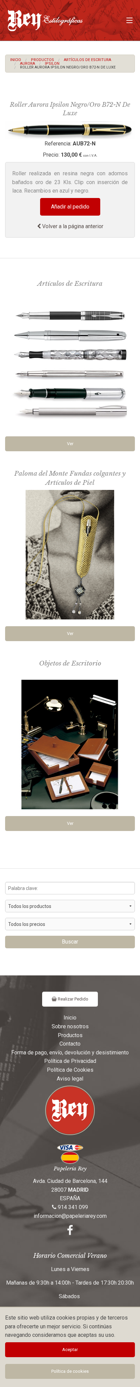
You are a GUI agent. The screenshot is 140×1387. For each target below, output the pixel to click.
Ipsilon (52, 63)
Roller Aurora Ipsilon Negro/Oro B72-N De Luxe (68, 67)
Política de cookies (70, 1371)
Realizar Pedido (72, 999)
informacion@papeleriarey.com (70, 1216)
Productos (42, 60)
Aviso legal (70, 1078)
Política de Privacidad (70, 1061)
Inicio (15, 60)
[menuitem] (15, 60)
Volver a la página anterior (72, 226)
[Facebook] (70, 1232)
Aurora (27, 63)
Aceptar (70, 1349)
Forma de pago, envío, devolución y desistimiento (70, 1052)
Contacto (70, 1044)
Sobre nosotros (70, 1026)
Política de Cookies (70, 1070)
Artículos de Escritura (87, 60)
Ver (70, 443)
